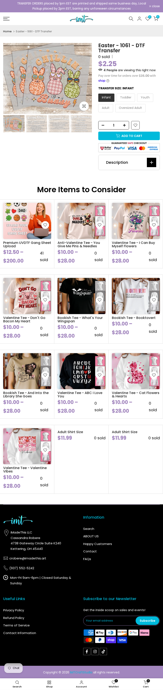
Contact (90, 551)
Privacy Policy (13, 610)
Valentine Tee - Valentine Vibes (25, 469)
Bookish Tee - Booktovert (134, 317)
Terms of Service (16, 625)
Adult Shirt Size (70, 432)
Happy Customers (97, 544)
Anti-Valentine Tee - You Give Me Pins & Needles (79, 244)
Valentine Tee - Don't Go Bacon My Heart (24, 319)
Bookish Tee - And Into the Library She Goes (26, 394)
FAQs (87, 559)
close (9, 6)
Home (7, 31)
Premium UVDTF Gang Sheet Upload (27, 244)
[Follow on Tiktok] (103, 651)
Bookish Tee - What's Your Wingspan (80, 319)
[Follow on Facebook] (86, 651)
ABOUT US (91, 536)
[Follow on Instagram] (95, 651)
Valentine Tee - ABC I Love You (80, 394)
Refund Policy (13, 618)
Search (88, 528)
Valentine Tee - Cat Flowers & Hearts (135, 394)
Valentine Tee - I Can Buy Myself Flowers (133, 244)
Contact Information (19, 633)
